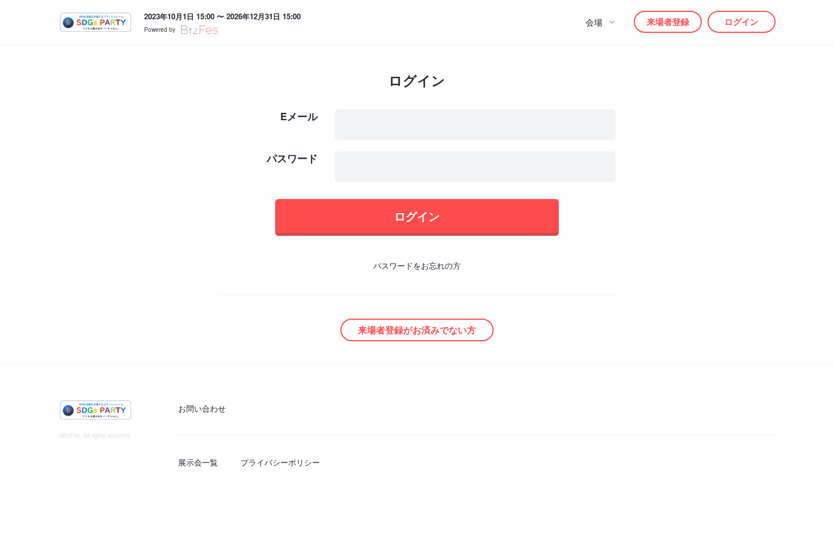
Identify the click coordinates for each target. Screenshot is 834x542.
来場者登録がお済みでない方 (417, 329)
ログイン (742, 21)
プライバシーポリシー (280, 462)
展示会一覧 (198, 462)
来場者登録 (668, 21)
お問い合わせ (202, 408)
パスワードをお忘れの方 (417, 265)
